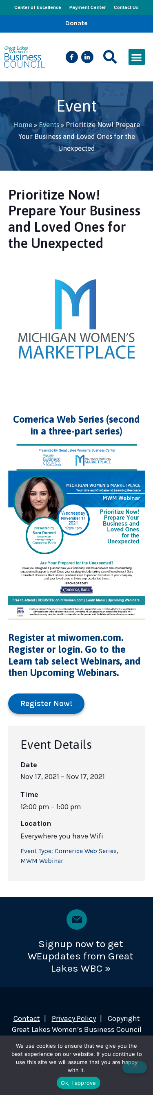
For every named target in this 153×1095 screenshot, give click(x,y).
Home (22, 125)
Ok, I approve (78, 1083)
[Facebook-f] (72, 57)
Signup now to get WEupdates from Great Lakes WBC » (80, 956)
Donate (76, 23)
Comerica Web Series (86, 851)
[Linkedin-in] (87, 57)
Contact (26, 1018)
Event (76, 106)
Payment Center (87, 7)
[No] (134, 1067)
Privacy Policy (74, 1018)
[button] (110, 57)
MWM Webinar (41, 861)
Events (49, 125)
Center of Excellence (37, 7)
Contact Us (126, 7)
